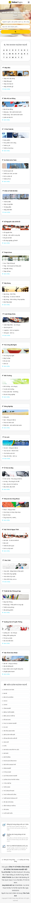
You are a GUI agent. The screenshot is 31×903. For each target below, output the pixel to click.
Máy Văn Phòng (7, 602)
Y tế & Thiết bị (8, 129)
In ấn (5, 745)
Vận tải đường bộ (8, 666)
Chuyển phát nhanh (9, 671)
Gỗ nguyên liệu (7, 232)
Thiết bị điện (7, 201)
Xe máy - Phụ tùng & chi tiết (11, 481)
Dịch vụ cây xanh (8, 548)
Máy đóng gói (8, 81)
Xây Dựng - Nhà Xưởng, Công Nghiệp (14, 299)
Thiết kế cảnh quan (8, 545)
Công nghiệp (7, 708)
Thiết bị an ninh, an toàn (10, 173)
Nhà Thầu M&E (7, 302)
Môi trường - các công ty (10, 386)
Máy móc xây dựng (9, 78)
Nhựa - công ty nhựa (9, 509)
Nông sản (6, 417)
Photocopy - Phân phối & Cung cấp (13, 604)
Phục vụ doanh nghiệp (10, 723)
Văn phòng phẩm (8, 610)
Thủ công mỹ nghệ (10, 345)
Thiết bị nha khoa (8, 148)
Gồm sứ (5, 363)
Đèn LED (5, 543)
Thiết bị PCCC (7, 179)
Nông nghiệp (8, 406)
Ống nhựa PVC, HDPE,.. (10, 517)
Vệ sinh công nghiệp (9, 394)
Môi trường (8, 375)
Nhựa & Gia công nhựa (12, 499)
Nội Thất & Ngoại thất (11, 529)
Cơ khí (5, 704)
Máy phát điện (8, 209)
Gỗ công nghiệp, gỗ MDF (10, 240)
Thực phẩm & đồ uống (10, 794)
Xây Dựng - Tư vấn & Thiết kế (11, 296)
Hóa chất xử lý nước (9, 576)
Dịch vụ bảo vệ (7, 176)
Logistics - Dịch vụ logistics (11, 330)
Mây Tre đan (6, 358)
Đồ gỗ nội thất (7, 238)
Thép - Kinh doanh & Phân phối (12, 266)
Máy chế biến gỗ (8, 86)
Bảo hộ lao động (9, 98)
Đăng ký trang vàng (17, 824)
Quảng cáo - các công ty (10, 633)
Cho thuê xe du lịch (9, 453)
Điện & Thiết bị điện (11, 191)
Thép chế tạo (7, 271)
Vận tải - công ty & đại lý (10, 663)
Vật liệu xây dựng (8, 802)
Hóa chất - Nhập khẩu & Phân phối (13, 571)
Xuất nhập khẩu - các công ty (12, 325)
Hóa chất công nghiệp (10, 574)
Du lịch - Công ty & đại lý (11, 448)
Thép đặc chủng (7, 268)
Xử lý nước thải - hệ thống (10, 392)
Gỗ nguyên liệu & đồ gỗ (12, 221)
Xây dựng (7, 283)
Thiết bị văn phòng (8, 607)
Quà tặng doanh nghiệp (10, 775)
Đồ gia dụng (7, 719)
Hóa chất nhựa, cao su (10, 579)
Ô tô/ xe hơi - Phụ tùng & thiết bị (12, 479)
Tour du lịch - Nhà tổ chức (11, 450)
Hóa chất (7, 560)
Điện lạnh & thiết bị (9, 716)
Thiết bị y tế (6, 145)
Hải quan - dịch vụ (9, 333)
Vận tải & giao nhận (11, 653)
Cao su (5, 701)
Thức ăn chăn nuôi (8, 422)
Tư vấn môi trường (8, 389)
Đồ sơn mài (6, 361)
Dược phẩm (6, 140)
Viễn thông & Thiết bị (9, 805)
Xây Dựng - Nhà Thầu (9, 294)
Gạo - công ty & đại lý (9, 420)
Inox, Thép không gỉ (9, 263)
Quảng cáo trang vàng (16, 835)
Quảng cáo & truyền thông (13, 622)
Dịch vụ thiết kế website (17, 846)
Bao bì (5, 693)
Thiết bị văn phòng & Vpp (12, 591)
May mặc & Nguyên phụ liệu (11, 749)
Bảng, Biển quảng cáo (9, 635)
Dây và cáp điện (8, 204)
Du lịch (6, 437)
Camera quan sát (8, 171)
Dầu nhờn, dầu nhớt (9, 487)
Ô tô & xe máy (8, 468)
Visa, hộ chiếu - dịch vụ (10, 456)
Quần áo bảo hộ (8, 117)
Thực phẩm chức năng (9, 143)
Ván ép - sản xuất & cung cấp (11, 235)
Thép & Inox (8, 252)
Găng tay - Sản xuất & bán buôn (12, 112)
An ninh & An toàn (10, 160)
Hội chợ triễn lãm (8, 640)
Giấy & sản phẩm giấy (9, 734)
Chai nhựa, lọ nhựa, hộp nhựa (11, 512)
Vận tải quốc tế (8, 327)
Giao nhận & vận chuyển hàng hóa (13, 669)
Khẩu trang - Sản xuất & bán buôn (13, 114)
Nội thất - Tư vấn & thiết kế (11, 540)
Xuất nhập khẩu (10, 314)
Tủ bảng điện (7, 207)
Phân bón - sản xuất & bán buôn (12, 425)
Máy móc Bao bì (8, 84)
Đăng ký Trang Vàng (9, 859)
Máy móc (7, 68)
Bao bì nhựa (6, 515)
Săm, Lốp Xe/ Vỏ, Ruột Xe (10, 484)
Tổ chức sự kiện (7, 638)
